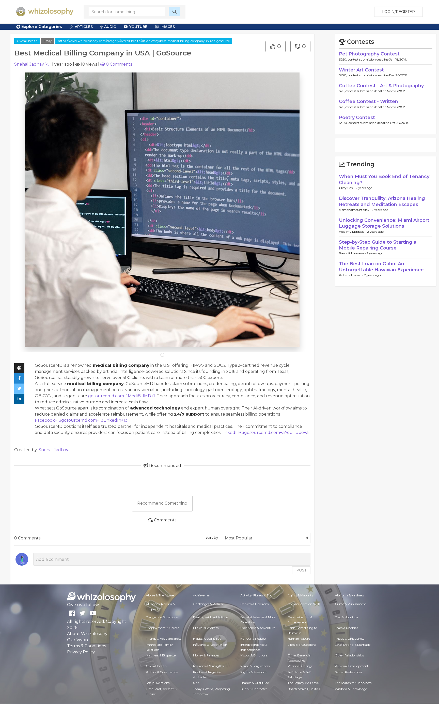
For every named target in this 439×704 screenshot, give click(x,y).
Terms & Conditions (86, 645)
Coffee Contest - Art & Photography (381, 86)
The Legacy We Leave (303, 683)
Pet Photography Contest (369, 54)
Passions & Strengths (208, 666)
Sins (196, 683)
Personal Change (300, 666)
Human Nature (299, 638)
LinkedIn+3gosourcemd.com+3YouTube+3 (265, 432)
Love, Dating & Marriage (352, 645)
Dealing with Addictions (210, 617)
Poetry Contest (357, 117)
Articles (84, 26)
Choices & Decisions (254, 604)
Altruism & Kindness (349, 595)
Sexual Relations (157, 683)
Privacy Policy (81, 652)
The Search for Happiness (353, 683)
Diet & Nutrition (346, 617)
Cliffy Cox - (347, 188)
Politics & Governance (162, 672)
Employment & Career (162, 628)
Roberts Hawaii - (351, 275)
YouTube (138, 26)
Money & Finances (206, 655)
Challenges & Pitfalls (208, 604)
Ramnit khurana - (353, 253)
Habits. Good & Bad (207, 638)
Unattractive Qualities (304, 689)
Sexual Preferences (348, 672)
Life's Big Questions (302, 645)
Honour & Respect (253, 638)
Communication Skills (304, 604)
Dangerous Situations (162, 617)
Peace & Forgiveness (255, 666)
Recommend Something (162, 503)
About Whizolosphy (87, 633)
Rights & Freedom (253, 672)
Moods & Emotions (254, 655)
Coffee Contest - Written (368, 101)
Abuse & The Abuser (160, 595)
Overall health (27, 41)
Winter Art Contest (361, 70)
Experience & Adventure (257, 628)
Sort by (212, 537)
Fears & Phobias (346, 628)
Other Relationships (349, 655)
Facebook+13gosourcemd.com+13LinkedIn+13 (81, 420)
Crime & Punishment (350, 604)
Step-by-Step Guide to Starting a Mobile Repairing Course (377, 245)
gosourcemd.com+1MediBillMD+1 (121, 395)
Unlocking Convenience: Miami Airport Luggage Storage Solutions (384, 223)
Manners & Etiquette (161, 655)
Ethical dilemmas (205, 628)
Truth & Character (253, 689)
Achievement (203, 595)
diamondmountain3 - (355, 210)
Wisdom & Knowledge (351, 689)
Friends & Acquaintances (163, 638)
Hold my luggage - (353, 231)
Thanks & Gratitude (254, 683)
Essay (48, 41)
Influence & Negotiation (210, 645)
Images (168, 26)
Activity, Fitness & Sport (257, 595)
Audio (110, 26)
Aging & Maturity (300, 595)
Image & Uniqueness (349, 638)
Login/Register (398, 11)
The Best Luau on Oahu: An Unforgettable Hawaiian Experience (381, 266)
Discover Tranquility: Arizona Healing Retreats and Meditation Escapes (382, 201)
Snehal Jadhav (29, 64)
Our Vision (77, 639)
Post (301, 570)
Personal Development (351, 666)
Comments (119, 64)
